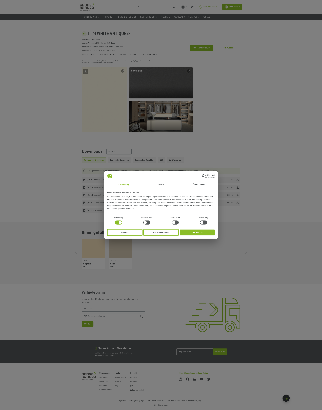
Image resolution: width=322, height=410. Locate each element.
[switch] (146, 222)
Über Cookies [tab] (199, 184)
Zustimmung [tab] (123, 184)
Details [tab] (161, 184)
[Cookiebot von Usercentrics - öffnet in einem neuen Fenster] (204, 176)
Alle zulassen (197, 232)
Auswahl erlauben (161, 232)
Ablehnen (125, 232)
